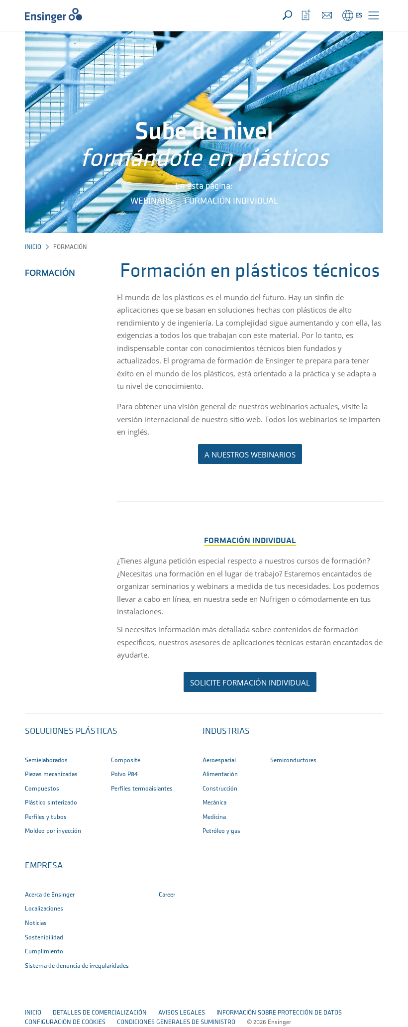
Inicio (33, 247)
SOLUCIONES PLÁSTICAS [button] (71, 731)
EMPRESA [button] (44, 866)
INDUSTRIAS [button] (226, 731)
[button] (373, 15)
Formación (50, 272)
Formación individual (231, 201)
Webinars (151, 201)
